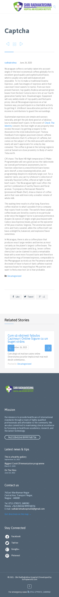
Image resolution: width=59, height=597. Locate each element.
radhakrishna (10, 63)
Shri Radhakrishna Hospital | (27, 577)
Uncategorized (14, 276)
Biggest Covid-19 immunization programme (24, 463)
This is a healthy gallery (15, 457)
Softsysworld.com (29, 579)
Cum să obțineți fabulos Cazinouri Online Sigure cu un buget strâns (28, 338)
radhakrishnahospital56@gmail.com (28, 509)
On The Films (10, 470)
